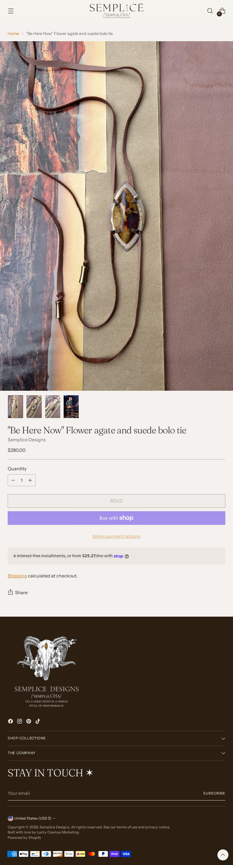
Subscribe (214, 793)
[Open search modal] (210, 11)
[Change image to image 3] (52, 406)
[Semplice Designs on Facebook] (11, 722)
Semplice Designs (27, 439)
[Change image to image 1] (15, 406)
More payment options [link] (116, 536)
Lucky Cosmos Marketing (58, 832)
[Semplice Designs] (116, 10)
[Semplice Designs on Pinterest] (29, 722)
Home (13, 33)
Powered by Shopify (24, 837)
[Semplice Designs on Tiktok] (38, 722)
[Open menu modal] (10, 11)
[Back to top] (222, 854)
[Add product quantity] (30, 480)
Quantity (17, 468)
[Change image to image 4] (71, 406)
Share (21, 592)
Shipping (17, 576)
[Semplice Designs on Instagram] (20, 722)
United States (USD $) (32, 818)
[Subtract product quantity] (13, 480)
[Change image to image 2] (33, 406)
